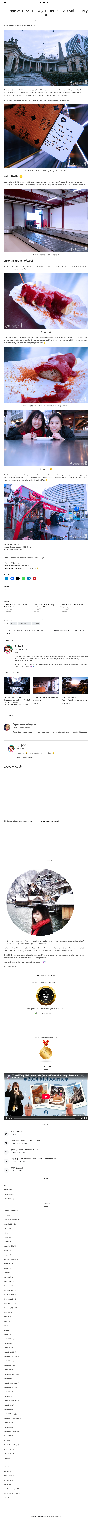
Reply (15, 736)
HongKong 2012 (9, 1299)
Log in (6, 1185)
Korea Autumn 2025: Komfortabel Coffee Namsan (74, 699)
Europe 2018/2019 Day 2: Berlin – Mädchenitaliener (72, 606)
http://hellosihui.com (21, 649)
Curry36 (36, 623)
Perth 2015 (7, 1454)
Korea (6, 1334)
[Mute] (82, 1118)
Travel (6, 1484)
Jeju (5, 1325)
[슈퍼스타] (8, 649)
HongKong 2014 (9, 1303)
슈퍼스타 (34, 20)
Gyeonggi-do (8, 1281)
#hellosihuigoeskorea (11, 565)
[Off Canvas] (5, 2)
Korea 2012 (7, 1343)
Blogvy (59, 1516)
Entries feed (8, 1190)
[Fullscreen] (85, 1118)
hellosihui (44, 3)
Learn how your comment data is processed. (44, 821)
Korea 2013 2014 (9, 1352)
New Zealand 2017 (10, 1445)
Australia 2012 (8, 1224)
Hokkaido (7, 1286)
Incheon (6, 1317)
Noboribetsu (8, 1449)
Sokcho (6, 1471)
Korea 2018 (7, 1405)
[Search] (87, 3)
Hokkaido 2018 (9, 1295)
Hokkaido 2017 (9, 1290)
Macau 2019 (8, 1436)
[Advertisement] (46, 839)
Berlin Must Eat (24, 623)
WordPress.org (9, 1199)
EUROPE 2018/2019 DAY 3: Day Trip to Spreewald (43, 606)
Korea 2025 (7, 1427)
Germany (7, 1277)
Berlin (17, 620)
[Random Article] (84, 3)
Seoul (5, 1467)
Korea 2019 (7, 1409)
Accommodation (9, 1211)
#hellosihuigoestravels (11, 568)
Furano (6, 1268)
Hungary (7, 1312)
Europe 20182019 (9, 1259)
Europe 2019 (36, 620)
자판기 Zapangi (17, 1168)
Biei (5, 1233)
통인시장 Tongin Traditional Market (25, 1150)
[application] (46, 1096)
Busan (6, 1242)
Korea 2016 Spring (10, 1383)
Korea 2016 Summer (10, 1387)
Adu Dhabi (7, 1215)
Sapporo (6, 1462)
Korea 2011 (7, 1339)
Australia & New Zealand (12, 1220)
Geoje (6, 1273)
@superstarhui (18, 563)
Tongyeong (7, 1480)
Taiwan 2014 (8, 1476)
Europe (26, 620)
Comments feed (9, 1194)
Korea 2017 (7, 1392)
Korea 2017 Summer (10, 1401)
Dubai (6, 1250)
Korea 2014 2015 (9, 1365)
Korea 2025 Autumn (10, 1431)
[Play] (6, 1118)
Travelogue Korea (10, 1489)
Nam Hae (7, 1440)
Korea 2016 (7, 1378)
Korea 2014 (7, 1361)
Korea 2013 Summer (10, 1356)
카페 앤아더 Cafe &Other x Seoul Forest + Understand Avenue (35, 1159)
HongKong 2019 (9, 1308)
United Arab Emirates (11, 1493)
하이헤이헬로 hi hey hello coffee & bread (27, 1140)
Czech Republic (9, 1246)
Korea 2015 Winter (10, 1374)
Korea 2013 (7, 1348)
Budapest (7, 1237)
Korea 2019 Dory (9, 1414)
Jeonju (6, 1330)
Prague (6, 1458)
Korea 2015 (7, 1370)
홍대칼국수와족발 (17, 1131)
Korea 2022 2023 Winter (12, 1418)
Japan (5, 1321)
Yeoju (5, 1498)
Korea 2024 (7, 1423)
